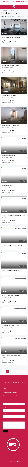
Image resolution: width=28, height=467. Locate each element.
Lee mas (5, 388)
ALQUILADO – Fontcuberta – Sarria (10, 325)
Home (4, 10)
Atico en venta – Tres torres (9, 95)
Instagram (18, 461)
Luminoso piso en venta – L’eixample (11, 65)
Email (4, 407)
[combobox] (12, 16)
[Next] (23, 371)
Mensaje (5, 419)
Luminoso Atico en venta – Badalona (11, 37)
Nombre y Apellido (7, 401)
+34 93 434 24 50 (6, 1)
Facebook (11, 461)
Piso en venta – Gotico (7, 185)
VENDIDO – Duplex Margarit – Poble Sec (12, 245)
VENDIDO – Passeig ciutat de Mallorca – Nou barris (14, 215)
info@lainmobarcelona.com (6, 3)
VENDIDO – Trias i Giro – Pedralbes (10, 295)
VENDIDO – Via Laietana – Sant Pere (11, 355)
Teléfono (5, 413)
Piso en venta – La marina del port (10, 125)
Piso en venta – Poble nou (8, 155)
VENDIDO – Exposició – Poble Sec (10, 270)
